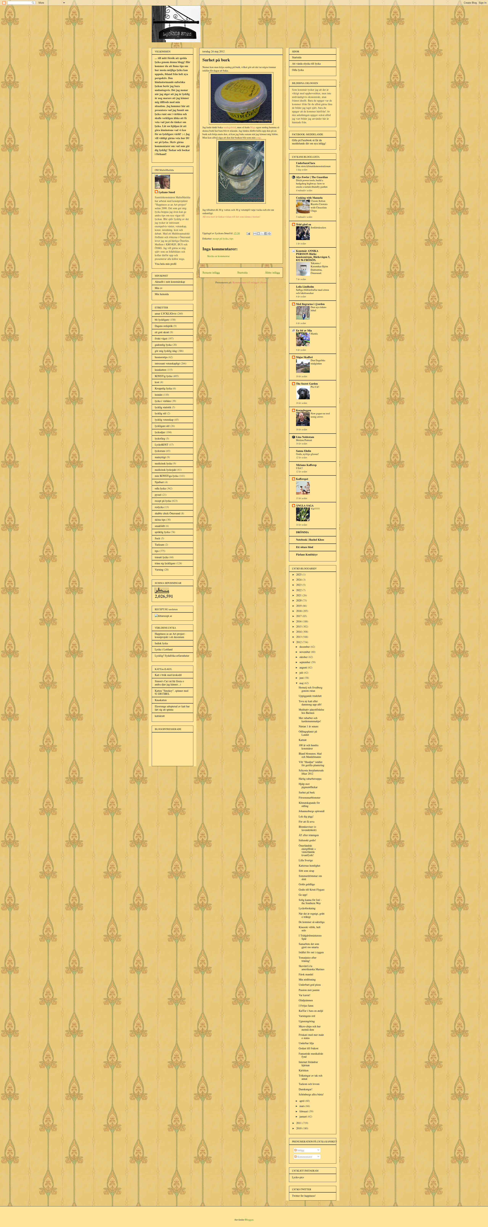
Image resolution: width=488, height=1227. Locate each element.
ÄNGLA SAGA (305, 505)
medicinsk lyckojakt (165, 469)
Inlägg (300, 1150)
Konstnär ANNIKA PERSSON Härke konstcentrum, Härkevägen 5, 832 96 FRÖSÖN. (313, 255)
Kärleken (303, 1070)
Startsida (242, 272)
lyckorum (160, 451)
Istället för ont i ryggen (311, 952)
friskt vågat (161, 338)
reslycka (159, 507)
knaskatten (160, 369)
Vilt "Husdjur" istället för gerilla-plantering (311, 763)
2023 (299, 585)
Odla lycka (298, 70)
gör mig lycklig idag (166, 351)
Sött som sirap (306, 870)
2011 (299, 1123)
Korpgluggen (303, 410)
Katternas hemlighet (309, 865)
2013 (299, 637)
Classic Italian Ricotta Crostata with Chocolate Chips (319, 205)
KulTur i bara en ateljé (311, 1010)
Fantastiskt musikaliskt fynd (311, 1055)
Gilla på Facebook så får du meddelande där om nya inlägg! (309, 141)
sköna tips (160, 519)
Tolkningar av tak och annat (310, 1077)
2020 (299, 600)
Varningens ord (307, 1016)
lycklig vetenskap (164, 419)
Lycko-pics (298, 1177)
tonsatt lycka (161, 557)
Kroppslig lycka (163, 388)
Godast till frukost (308, 1048)
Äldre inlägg (272, 272)
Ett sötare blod (304, 547)
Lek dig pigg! (306, 816)
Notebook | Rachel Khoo (310, 540)
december (305, 646)
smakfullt (160, 526)
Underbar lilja (306, 1043)
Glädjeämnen (306, 1000)
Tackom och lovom (309, 1084)
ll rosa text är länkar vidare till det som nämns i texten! (232, 216)
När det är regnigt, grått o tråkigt (311, 915)
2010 (299, 1128)
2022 (299, 590)
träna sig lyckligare (165, 563)
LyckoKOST (161, 444)
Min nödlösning (307, 979)
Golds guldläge (307, 884)
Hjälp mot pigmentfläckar (308, 785)
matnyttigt (160, 457)
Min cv (158, 288)
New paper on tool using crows (320, 415)
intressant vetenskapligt (167, 363)
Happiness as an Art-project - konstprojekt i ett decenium (170, 635)
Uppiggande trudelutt (310, 696)
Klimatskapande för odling (309, 804)
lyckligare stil (162, 426)
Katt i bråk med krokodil (168, 675)
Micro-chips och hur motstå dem (310, 1028)
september (305, 662)
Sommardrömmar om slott (310, 877)
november (305, 652)
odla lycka (160, 488)
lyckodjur (160, 432)
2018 (299, 611)
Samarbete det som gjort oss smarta (309, 945)
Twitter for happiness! (304, 1195)
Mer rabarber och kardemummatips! (310, 719)
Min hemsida (162, 294)
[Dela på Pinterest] (269, 233)
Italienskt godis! (307, 840)
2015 (299, 626)
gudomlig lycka (163, 345)
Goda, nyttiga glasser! (307, 454)
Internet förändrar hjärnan (308, 1063)
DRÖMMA (302, 532)
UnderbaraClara (305, 163)
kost (157, 382)
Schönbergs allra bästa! (311, 1094)
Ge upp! (303, 894)
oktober (303, 657)
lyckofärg (160, 438)
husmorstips (161, 357)
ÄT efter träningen (309, 835)
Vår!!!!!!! (315, 508)
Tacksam (159, 544)
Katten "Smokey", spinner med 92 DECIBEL (171, 692)
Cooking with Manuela (309, 198)
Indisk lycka (161, 643)
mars (302, 1106)
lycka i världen (163, 401)
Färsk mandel (306, 974)
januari (303, 1116)
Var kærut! (304, 995)
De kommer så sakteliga (311, 922)
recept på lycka (220, 238)
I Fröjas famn (306, 1005)
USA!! (299, 468)
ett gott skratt (162, 332)
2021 (299, 595)
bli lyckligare (162, 319)
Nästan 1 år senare (308, 726)
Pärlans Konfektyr (307, 554)
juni (301, 678)
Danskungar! (305, 1089)
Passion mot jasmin (309, 990)
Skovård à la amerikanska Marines (311, 967)
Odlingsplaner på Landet (308, 733)
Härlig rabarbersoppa (310, 778)
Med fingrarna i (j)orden (310, 304)
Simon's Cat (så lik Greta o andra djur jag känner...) (169, 682)
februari (304, 1111)
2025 (299, 574)
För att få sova (306, 821)
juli (301, 672)
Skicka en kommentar (218, 256)
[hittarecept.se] (163, 616)
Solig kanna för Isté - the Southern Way (310, 901)
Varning (159, 569)
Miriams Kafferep (306, 465)
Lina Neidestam (305, 437)
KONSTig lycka (163, 376)
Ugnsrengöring (307, 1021)
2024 (299, 579)
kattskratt (160, 716)
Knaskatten (161, 700)
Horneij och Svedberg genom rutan (310, 689)
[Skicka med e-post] (255, 233)
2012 (299, 642)
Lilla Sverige (306, 860)
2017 (299, 616)
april (302, 1101)
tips (231, 238)
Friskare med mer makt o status (311, 1036)
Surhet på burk (307, 792)
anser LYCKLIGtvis (165, 313)
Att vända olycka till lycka (306, 63)
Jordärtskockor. (318, 227)
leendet (158, 394)
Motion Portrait (304, 440)
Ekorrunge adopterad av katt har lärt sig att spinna (172, 707)
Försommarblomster (309, 797)
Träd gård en (303, 224)
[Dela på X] (262, 233)
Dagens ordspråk (164, 326)
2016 (299, 621)
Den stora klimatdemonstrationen (313, 166)
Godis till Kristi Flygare (311, 889)
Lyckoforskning (307, 908)
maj (301, 683)
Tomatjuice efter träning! (307, 959)
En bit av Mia (304, 330)
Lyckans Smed (167, 192)
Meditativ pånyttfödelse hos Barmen (311, 711)
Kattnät (303, 740)
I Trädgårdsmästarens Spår (310, 937)
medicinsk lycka (163, 463)
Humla (314, 333)
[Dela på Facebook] (266, 233)
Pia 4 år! (315, 386)
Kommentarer (304, 1156)
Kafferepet (302, 479)
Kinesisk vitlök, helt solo (309, 928)
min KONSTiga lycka (166, 476)
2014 (299, 631)
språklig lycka (162, 532)
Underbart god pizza (310, 984)
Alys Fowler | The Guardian (312, 177)
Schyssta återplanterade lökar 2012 (311, 771)
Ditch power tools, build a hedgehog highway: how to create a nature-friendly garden (311, 183)
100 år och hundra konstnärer (308, 746)
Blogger (249, 1219)
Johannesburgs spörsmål (311, 811)
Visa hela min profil (165, 264)
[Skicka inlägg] (248, 233)
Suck (157, 538)
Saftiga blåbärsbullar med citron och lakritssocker (312, 291)
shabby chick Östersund (167, 513)
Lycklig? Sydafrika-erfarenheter (172, 655)
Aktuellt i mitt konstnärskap (170, 281)
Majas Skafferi (304, 357)
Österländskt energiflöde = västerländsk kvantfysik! (307, 850)
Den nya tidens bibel (318, 308)
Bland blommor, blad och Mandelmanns (310, 755)
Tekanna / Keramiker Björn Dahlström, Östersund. (319, 268)
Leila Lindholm (305, 287)
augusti (303, 667)
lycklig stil (160, 413)
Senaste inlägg (211, 272)
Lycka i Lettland (164, 649)
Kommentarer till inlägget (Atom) (250, 282)
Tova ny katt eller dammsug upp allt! (310, 702)
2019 (299, 605)
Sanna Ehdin (303, 451)
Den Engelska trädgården (318, 362)
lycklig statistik (163, 407)
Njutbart (159, 482)
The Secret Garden (307, 384)
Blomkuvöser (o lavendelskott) (308, 828)
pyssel (158, 494)
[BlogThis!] (258, 233)
